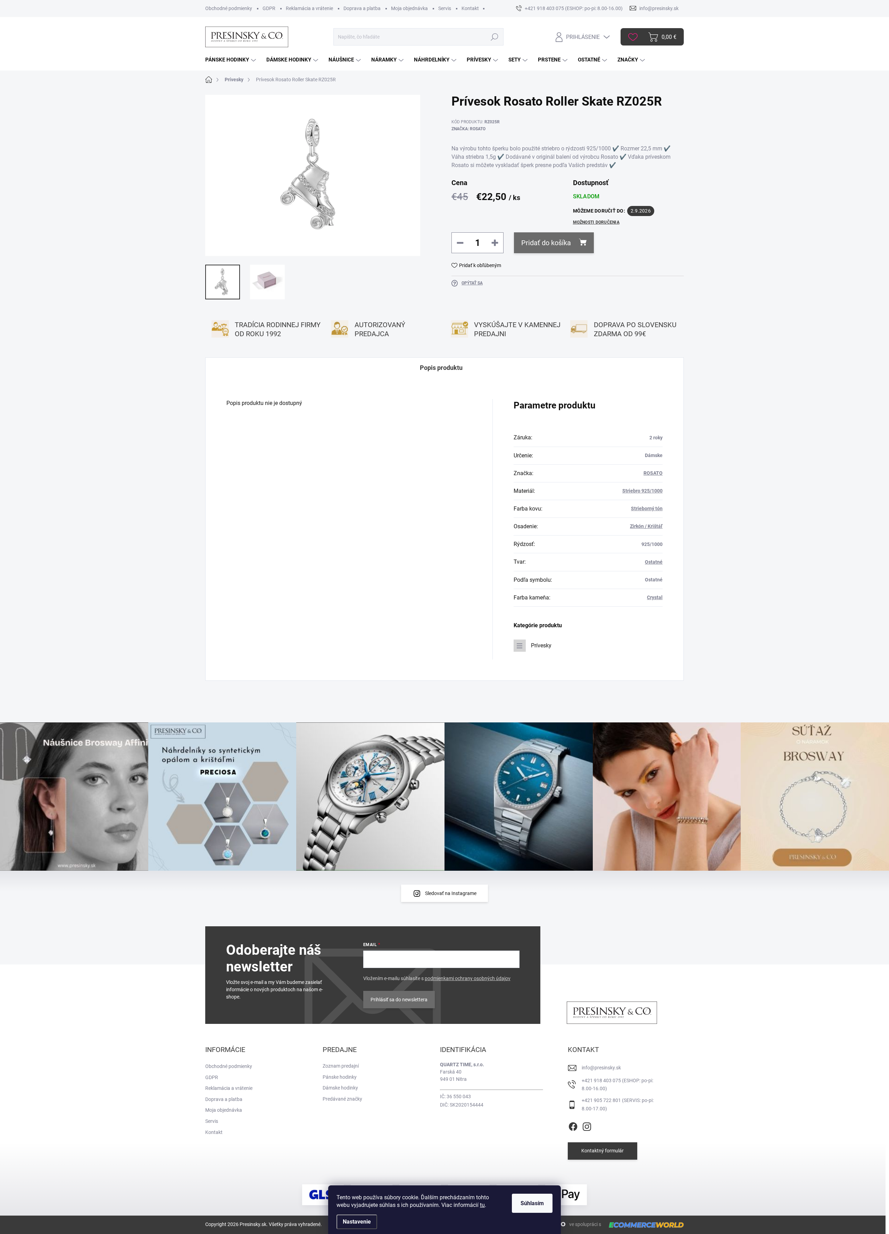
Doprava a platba (362, 8)
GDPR (269, 8)
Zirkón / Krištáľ (646, 526)
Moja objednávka (409, 8)
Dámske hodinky (340, 1088)
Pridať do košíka (546, 243)
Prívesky (541, 645)
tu (482, 1205)
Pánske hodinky (340, 1077)
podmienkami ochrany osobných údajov (467, 978)
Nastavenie (357, 1221)
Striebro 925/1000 (642, 491)
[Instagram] (587, 1125)
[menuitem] (231, 60)
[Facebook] (573, 1125)
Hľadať (494, 37)
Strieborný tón (647, 508)
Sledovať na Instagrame (450, 893)
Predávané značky (342, 1099)
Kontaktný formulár (602, 1150)
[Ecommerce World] (644, 1224)
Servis (444, 8)
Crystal (655, 597)
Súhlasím (532, 1203)
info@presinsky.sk (601, 1067)
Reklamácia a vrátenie (309, 8)
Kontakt (470, 8)
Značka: (468, 128)
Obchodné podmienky (228, 8)
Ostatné (654, 562)
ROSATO (653, 473)
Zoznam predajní (341, 1066)
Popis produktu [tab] (441, 367)
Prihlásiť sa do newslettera (399, 999)
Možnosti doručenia (596, 222)
